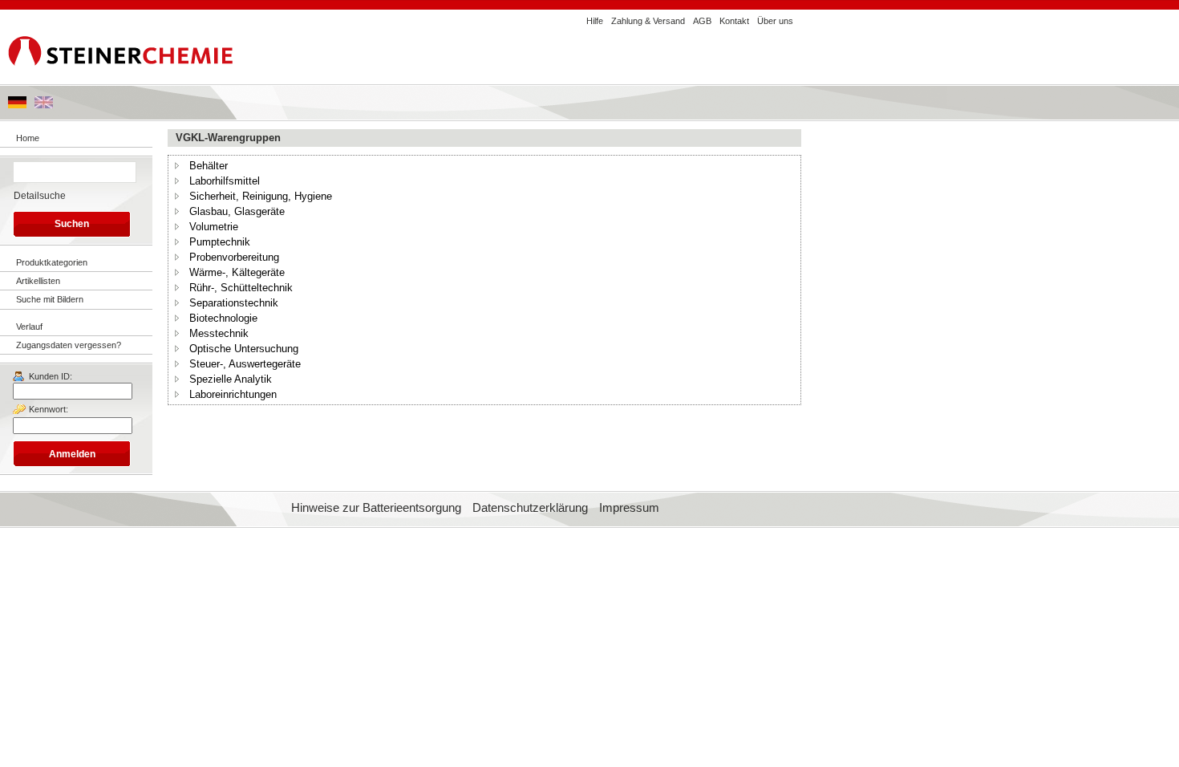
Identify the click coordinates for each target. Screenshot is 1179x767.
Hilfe (594, 21)
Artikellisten (38, 281)
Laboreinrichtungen (233, 394)
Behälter (208, 166)
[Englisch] (43, 105)
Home (27, 138)
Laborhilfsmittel (224, 181)
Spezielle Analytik (230, 379)
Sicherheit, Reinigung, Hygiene (260, 196)
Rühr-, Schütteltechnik (241, 288)
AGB (702, 21)
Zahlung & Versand (648, 21)
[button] (177, 165)
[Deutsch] (17, 105)
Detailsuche (40, 195)
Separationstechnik (233, 303)
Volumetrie (213, 227)
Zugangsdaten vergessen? (68, 345)
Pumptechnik (219, 242)
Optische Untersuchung (243, 349)
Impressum (629, 507)
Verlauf (29, 326)
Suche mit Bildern (49, 299)
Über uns (775, 21)
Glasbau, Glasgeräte (237, 211)
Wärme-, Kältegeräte (237, 272)
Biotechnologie (223, 318)
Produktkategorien (51, 262)
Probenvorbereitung (234, 257)
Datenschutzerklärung (530, 507)
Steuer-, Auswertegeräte (245, 364)
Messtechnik (219, 333)
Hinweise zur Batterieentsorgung (376, 507)
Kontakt (734, 21)
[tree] (484, 280)
